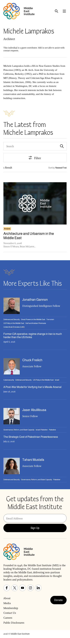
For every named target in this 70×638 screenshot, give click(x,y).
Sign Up (35, 528)
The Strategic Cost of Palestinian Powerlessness (30, 437)
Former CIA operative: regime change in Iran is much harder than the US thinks (32, 335)
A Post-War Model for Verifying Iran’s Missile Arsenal (32, 387)
